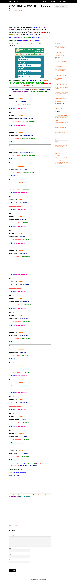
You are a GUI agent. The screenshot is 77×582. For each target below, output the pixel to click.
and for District (24, 40)
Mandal (27, 527)
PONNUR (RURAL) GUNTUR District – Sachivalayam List (61, 47)
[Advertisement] (30, 19)
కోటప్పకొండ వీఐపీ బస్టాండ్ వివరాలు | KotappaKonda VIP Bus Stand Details (61, 119)
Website (10, 559)
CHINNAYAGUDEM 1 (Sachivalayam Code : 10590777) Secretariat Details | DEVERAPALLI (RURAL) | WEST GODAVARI (61, 77)
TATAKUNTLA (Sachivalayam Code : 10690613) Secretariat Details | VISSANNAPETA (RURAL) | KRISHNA (61, 60)
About (56, 139)
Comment (11, 535)
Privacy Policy (58, 160)
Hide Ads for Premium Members (61, 157)
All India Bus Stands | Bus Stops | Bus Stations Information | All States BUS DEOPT (61, 145)
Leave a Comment (21, 10)
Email (10, 554)
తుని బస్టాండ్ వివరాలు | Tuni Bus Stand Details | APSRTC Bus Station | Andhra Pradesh (61, 127)
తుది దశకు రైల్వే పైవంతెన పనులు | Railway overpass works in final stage (61, 132)
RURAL (31, 527)
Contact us (57, 153)
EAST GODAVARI (17, 525)
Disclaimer (57, 155)
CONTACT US (58, 151)
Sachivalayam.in (13, 2)
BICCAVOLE (16, 527)
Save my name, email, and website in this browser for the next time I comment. (26, 566)
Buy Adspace (57, 148)
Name (10, 548)
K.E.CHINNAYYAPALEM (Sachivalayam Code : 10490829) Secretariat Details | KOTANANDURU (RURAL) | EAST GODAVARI (61, 86)
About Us (57, 141)
